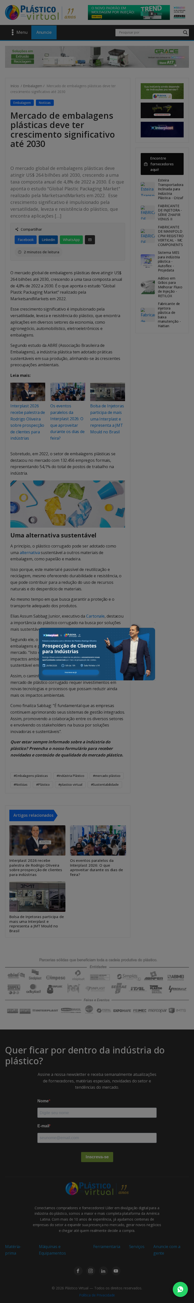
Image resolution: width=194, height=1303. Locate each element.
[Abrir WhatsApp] (180, 1289)
